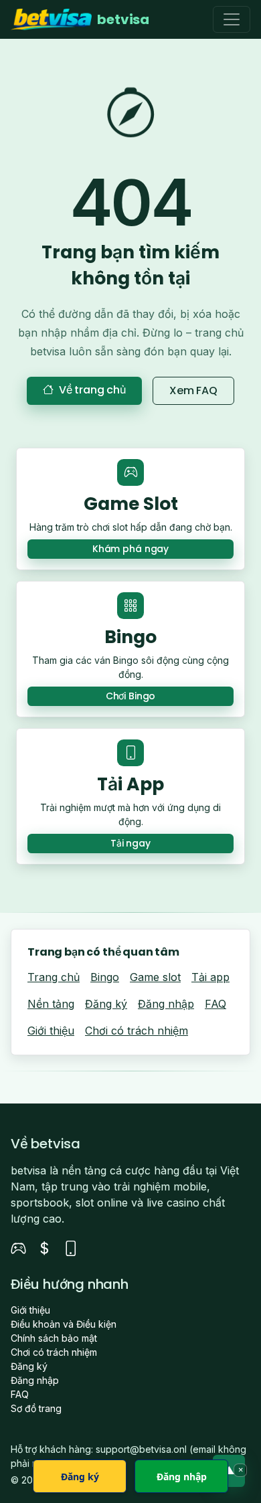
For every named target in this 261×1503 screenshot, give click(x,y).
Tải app (210, 977)
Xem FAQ (193, 390)
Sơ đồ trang (36, 1408)
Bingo (104, 977)
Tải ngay (130, 843)
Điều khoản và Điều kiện (63, 1324)
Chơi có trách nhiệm (136, 1030)
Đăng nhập (166, 1003)
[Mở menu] (231, 19)
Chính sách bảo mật (54, 1338)
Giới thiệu (50, 1030)
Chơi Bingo (131, 696)
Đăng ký (106, 1003)
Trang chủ (53, 977)
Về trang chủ (92, 389)
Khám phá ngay (130, 548)
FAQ (215, 1003)
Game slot (155, 977)
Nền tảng (50, 1003)
